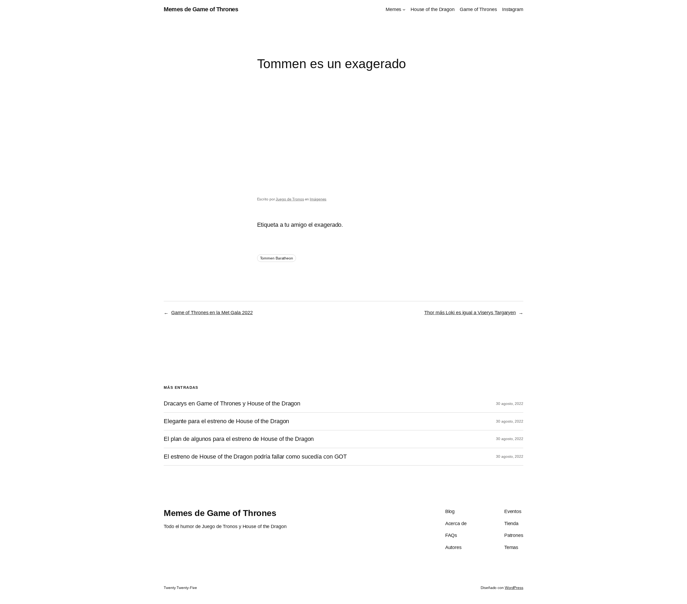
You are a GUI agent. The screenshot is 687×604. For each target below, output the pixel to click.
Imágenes (318, 199)
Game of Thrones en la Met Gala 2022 (212, 312)
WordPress (514, 587)
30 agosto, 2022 (509, 403)
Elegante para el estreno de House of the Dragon (226, 421)
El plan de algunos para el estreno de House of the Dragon (239, 439)
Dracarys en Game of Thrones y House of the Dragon (232, 403)
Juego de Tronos (290, 199)
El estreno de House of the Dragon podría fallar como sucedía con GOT (255, 456)
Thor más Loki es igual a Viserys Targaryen (470, 312)
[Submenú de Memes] (404, 9)
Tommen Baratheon (276, 258)
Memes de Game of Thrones (201, 9)
